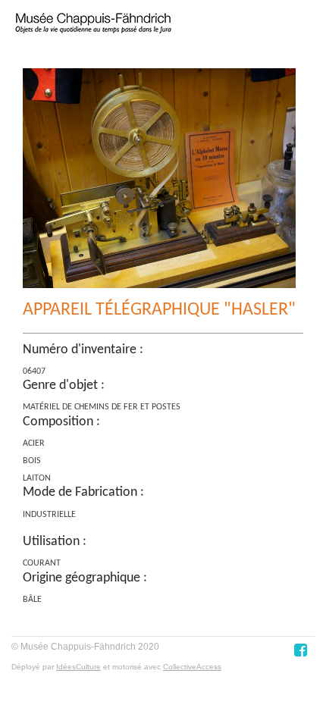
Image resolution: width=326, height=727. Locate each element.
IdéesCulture (78, 667)
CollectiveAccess (192, 667)
